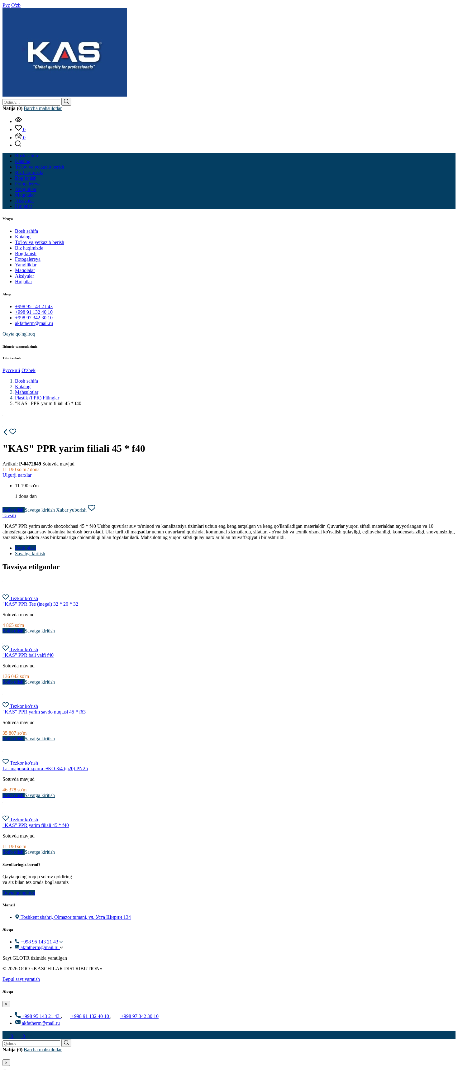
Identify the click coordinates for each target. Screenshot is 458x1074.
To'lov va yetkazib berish (39, 242)
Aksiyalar (24, 276)
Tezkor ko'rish (24, 598)
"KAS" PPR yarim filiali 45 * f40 (35, 825)
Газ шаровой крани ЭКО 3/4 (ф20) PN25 (45, 768)
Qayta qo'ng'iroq (18, 334)
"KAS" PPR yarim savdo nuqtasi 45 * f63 (44, 711)
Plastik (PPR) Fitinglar (37, 397)
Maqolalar (25, 270)
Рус (6, 5)
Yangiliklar (25, 264)
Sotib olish (13, 510)
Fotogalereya (28, 259)
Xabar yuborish (72, 510)
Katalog (23, 236)
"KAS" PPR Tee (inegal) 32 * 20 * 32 (40, 604)
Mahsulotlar (26, 392)
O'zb (16, 5)
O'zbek (28, 370)
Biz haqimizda (29, 248)
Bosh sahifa (26, 231)
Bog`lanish (25, 253)
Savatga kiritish (40, 510)
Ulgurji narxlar (16, 475)
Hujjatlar (23, 281)
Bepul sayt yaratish (21, 979)
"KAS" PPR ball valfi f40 (28, 655)
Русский (11, 370)
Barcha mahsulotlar (43, 108)
